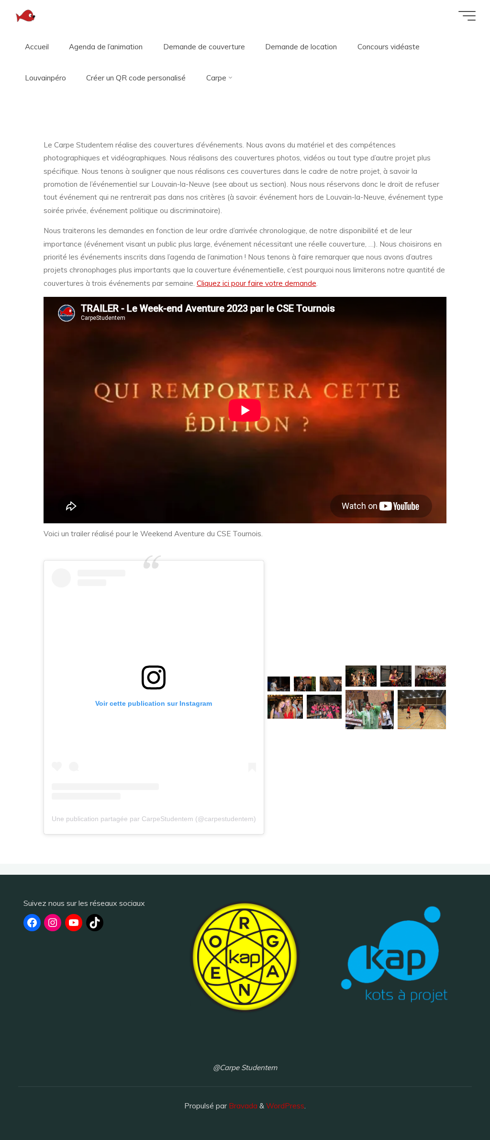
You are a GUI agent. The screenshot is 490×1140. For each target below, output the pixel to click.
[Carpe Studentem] (25, 15)
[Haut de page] (452, 1102)
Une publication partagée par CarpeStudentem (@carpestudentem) (154, 819)
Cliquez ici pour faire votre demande (256, 283)
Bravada (242, 1105)
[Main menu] (467, 16)
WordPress (285, 1105)
